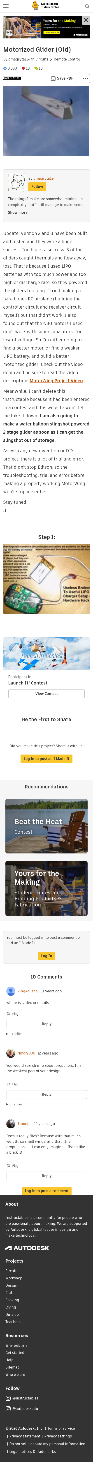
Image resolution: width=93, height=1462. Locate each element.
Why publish (16, 1345)
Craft (9, 1292)
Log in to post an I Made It (46, 758)
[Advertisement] (46, 27)
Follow (37, 186)
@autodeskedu (25, 1408)
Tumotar (25, 1124)
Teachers (13, 1321)
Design (11, 1285)
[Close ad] (86, 20)
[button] (6, 6)
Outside (12, 1314)
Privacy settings (58, 1436)
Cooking (12, 1300)
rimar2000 (26, 1053)
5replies (16, 1104)
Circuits (41, 59)
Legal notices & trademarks (32, 1451)
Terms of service (61, 1428)
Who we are (15, 1374)
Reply (47, 1024)
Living (10, 1307)
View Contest (46, 693)
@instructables (25, 1398)
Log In (46, 956)
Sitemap (12, 1367)
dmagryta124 (19, 59)
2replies (16, 1034)
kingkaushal (28, 991)
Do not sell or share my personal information (47, 1444)
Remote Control (67, 59)
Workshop (13, 1278)
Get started (14, 1352)
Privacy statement (24, 1436)
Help (9, 1360)
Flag (15, 1014)
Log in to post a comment (46, 1190)
